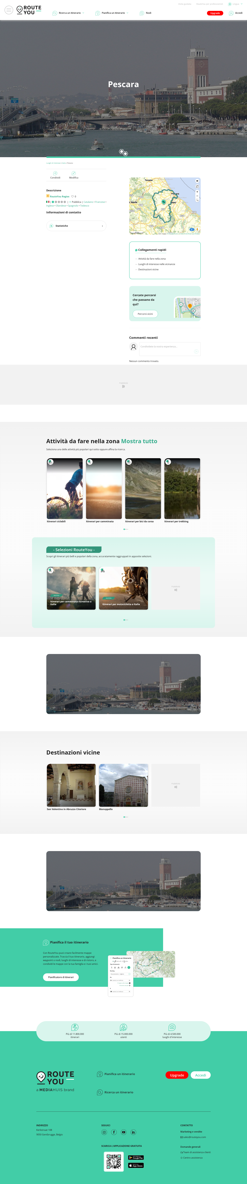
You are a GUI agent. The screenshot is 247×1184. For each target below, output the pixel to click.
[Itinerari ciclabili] (65, 488)
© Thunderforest (172, 234)
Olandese (61, 205)
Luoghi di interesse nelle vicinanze (156, 264)
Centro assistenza (193, 1157)
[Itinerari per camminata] (104, 488)
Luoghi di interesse (53, 163)
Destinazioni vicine (148, 269)
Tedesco (84, 205)
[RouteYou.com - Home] (29, 10)
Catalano (88, 202)
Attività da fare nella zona (152, 258)
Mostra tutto (139, 441)
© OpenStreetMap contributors (189, 234)
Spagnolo (73, 205)
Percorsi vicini (145, 313)
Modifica (73, 177)
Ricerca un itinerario (118, 1092)
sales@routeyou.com (194, 1137)
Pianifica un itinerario (119, 1074)
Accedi (200, 1075)
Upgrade (215, 13)
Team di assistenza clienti (197, 1152)
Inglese (50, 205)
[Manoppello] (123, 785)
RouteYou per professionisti (209, 4)
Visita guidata (184, 4)
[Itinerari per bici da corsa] (143, 488)
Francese (100, 202)
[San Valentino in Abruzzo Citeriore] (71, 785)
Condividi (55, 177)
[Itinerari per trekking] (182, 488)
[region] (165, 206)
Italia (64, 163)
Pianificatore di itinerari (61, 977)
